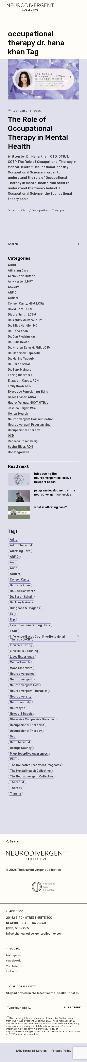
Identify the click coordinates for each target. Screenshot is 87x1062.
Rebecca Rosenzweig (23, 441)
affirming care (20, 551)
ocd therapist (20, 742)
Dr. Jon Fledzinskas (22, 336)
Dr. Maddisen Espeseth (24, 353)
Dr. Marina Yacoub (21, 358)
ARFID (12, 292)
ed (12, 614)
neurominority (20, 702)
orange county (21, 748)
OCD (11, 435)
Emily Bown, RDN (19, 386)
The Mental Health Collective (30, 771)
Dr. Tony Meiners (19, 369)
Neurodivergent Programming (29, 424)
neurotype (17, 708)
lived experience (22, 656)
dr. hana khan (20, 585)
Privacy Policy (61, 1051)
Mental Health (18, 413)
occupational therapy (26, 731)
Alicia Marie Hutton (21, 276)
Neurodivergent (21, 679)
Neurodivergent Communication (31, 419)
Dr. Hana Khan (18, 210)
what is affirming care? (50, 507)
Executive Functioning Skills (28, 391)
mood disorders (21, 668)
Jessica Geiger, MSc (22, 408)
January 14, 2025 (27, 111)
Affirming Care (18, 270)
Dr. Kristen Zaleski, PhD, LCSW (29, 347)
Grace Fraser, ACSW (22, 397)
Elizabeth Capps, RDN (23, 380)
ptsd (13, 759)
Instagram (13, 955)
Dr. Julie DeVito (18, 342)
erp (12, 619)
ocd (12, 736)
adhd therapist (21, 545)
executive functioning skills (30, 625)
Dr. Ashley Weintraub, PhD (26, 320)
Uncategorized (18, 452)
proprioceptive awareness (29, 753)
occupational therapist (27, 725)
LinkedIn (12, 971)
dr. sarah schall (21, 596)
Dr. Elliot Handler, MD (22, 325)
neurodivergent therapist (29, 691)
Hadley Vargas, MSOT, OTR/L (28, 402)
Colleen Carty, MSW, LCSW (26, 303)
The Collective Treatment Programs (35, 765)
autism (15, 574)
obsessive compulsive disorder (32, 719)
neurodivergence (22, 674)
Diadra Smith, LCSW (22, 314)
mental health (20, 662)
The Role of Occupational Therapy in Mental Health (38, 132)
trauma (15, 793)
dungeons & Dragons (25, 608)
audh (13, 562)
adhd (13, 539)
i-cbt (13, 631)
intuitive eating (21, 645)
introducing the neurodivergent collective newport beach (52, 478)
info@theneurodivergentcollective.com (34, 933)
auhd (13, 568)
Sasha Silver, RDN (20, 446)
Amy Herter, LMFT (20, 281)
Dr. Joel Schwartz (22, 591)
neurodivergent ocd (24, 685)
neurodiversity (20, 696)
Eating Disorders (20, 375)
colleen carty (19, 579)
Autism (13, 298)
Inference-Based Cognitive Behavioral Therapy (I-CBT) (37, 638)
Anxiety (13, 287)
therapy (16, 788)
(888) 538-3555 (17, 928)
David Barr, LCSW (20, 309)
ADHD (12, 265)
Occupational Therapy (48, 210)
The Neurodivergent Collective (31, 776)
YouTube (12, 966)
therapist (17, 782)
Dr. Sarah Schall (19, 364)
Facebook (13, 960)
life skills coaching (24, 651)
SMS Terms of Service (31, 1051)
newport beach (21, 713)
